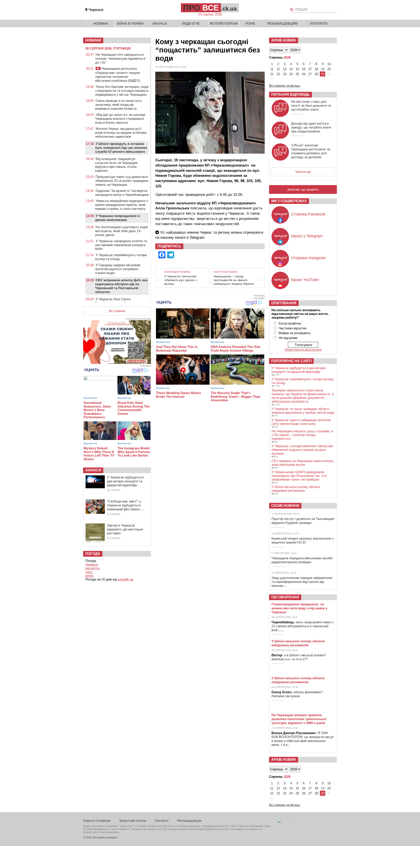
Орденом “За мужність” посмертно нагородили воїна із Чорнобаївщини (122, 192)
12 (278, 69)
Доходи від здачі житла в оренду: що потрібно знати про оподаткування (311, 127)
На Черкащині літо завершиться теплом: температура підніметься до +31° (120, 58)
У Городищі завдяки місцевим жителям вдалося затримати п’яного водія (117, 269)
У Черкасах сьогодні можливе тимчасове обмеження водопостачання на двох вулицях (302, 449)
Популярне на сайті (291, 361)
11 (271, 69)
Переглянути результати (303, 349)
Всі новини (117, 311)
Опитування (283, 303)
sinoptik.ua (125, 579)
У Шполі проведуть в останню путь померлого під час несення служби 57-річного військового (121, 147)
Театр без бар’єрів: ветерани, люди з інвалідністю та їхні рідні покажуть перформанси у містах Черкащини (122, 90)
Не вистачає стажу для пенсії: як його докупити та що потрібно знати (311, 105)
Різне (250, 23)
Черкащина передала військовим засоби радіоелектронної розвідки (301, 560)
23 (284, 74)
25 (297, 74)
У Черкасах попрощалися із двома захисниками (117, 218)
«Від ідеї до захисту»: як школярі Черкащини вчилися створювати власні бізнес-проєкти (120, 118)
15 (297, 69)
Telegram (197, 237)
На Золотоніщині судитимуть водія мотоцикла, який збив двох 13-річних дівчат (121, 231)
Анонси (159, 23)
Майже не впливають (295, 333)
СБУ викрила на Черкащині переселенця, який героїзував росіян (302, 462)
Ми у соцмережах (289, 201)
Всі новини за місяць (284, 85)
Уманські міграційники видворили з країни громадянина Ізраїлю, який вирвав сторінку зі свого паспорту (121, 204)
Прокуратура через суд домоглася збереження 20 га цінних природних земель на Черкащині (122, 180)
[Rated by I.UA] (286, 824)
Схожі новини (285, 505)
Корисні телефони (96, 820)
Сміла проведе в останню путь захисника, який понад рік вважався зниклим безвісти (118, 104)
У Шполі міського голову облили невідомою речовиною (295, 488)
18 (316, 69)
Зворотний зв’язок (132, 820)
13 (284, 69)
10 (329, 64)
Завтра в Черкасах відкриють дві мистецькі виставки (125, 529)
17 (310, 69)
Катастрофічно (290, 323)
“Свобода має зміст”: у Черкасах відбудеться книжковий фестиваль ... (125, 505)
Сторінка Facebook (308, 214)
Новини (100, 23)
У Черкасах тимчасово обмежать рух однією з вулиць (180, 279)
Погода (92, 554)
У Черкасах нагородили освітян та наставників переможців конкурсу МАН (121, 245)
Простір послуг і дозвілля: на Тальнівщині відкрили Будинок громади (302, 521)
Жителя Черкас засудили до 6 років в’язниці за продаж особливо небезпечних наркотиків (121, 132)
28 (316, 74)
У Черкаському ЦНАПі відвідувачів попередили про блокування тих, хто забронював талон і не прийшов (299, 475)
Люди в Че (191, 23)
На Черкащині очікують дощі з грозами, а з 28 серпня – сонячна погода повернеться (302, 434)
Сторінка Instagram (308, 258)
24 (291, 74)
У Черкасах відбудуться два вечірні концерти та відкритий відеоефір (125, 481)
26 (303, 74)
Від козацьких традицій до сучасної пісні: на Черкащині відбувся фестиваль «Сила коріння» (116, 164)
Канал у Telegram (307, 236)
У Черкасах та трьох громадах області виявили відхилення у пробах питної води (302, 410)
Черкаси (95, 10)
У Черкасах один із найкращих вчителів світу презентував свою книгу (301, 422)
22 (278, 74)
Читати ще (303, 172)
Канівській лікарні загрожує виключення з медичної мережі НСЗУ (302, 540)
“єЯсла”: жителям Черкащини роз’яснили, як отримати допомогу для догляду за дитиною (310, 151)
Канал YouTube (305, 280)
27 (310, 74)
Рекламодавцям (282, 23)
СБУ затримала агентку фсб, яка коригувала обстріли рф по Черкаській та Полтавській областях (121, 286)
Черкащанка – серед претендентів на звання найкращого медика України (234, 279)
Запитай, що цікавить (303, 189)
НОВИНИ (93, 40)
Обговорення (285, 597)
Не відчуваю (288, 338)
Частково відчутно (292, 328)
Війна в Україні (130, 23)
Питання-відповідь (290, 94)
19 (322, 69)
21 (272, 74)
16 (303, 69)
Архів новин (283, 40)
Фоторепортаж (224, 23)
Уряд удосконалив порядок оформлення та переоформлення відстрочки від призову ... (301, 581)
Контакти (318, 23)
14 (291, 69)
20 (329, 69)
